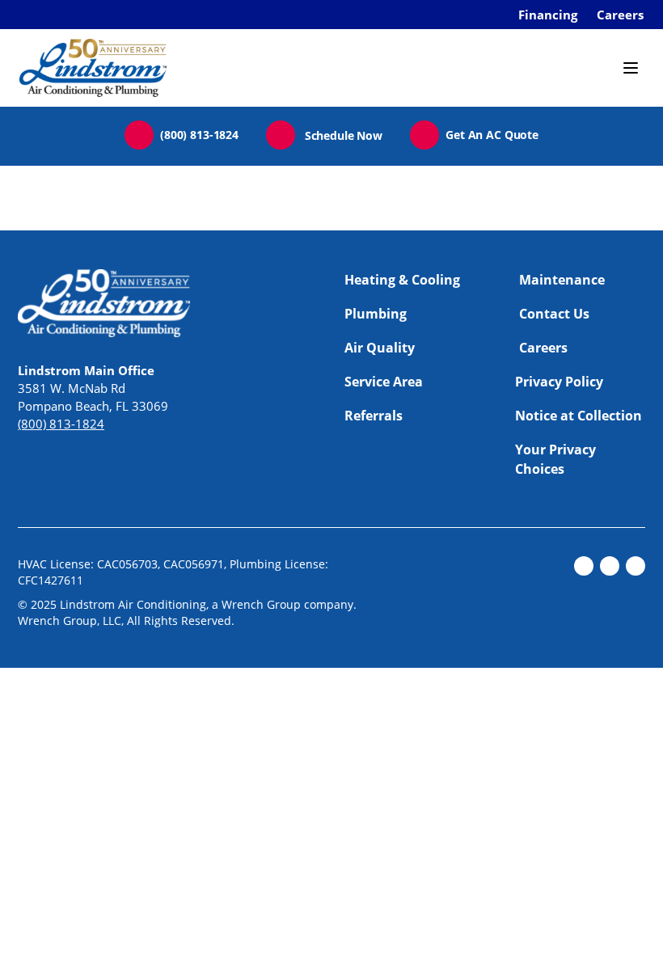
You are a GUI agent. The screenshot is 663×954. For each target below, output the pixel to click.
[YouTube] (635, 566)
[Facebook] (583, 566)
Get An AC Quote (492, 134)
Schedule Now (343, 135)
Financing (547, 14)
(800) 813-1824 (199, 134)
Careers (620, 14)
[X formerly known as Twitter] (609, 566)
